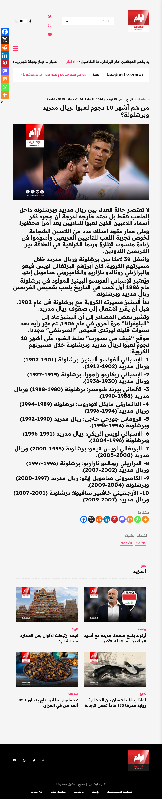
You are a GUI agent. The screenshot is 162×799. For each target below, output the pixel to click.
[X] (91, 519)
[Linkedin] (106, 519)
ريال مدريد (126, 542)
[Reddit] (99, 519)
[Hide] (1, 102)
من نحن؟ (36, 791)
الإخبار (95, 791)
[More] (145, 519)
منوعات (73, 693)
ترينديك (78, 791)
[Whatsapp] (137, 519)
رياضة (96, 74)
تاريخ (75, 629)
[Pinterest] (114, 519)
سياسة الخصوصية (119, 791)
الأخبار (87, 62)
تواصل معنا (58, 791)
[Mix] (129, 519)
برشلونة (140, 542)
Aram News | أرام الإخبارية (125, 74)
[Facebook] (83, 519)
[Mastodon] (122, 519)
